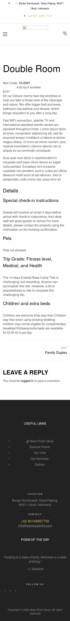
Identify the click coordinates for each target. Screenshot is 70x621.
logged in (27, 380)
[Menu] (5, 34)
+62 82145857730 (35, 520)
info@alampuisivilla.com (35, 525)
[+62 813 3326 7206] (40, 16)
